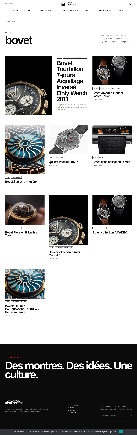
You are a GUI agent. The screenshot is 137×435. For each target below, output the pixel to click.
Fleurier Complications (19, 301)
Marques (73, 410)
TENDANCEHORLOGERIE (14, 402)
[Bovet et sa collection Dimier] (112, 139)
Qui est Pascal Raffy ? (63, 162)
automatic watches (113, 228)
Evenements (74, 10)
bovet (59, 57)
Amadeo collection (99, 228)
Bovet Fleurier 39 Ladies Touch (21, 234)
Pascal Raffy (59, 157)
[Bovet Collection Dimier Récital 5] (68, 220)
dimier (101, 157)
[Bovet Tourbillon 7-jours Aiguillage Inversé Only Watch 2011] (28, 85)
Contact (121, 10)
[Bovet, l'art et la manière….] (25, 149)
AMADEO (95, 88)
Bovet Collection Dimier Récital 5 (64, 253)
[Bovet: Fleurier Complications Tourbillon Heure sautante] (25, 284)
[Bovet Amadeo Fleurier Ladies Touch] (112, 71)
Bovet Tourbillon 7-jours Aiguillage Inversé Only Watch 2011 (72, 81)
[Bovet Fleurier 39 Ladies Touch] (25, 210)
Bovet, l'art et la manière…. (22, 181)
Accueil (16, 10)
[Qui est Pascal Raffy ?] (68, 139)
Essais (62, 10)
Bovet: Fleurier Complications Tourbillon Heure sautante (22, 309)
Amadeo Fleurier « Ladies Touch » (110, 88)
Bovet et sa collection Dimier (111, 162)
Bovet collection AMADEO (109, 232)
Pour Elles (89, 10)
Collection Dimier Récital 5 (64, 247)
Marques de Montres (46, 10)
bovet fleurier (16, 228)
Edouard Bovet (16, 177)
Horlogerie (28, 10)
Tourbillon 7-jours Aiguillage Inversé (75, 57)
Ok (121, 432)
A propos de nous (105, 10)
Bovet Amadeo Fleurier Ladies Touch (107, 94)
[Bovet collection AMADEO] (112, 210)
